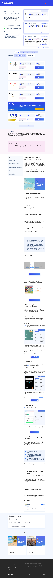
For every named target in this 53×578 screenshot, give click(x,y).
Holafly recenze (31, 428)
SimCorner (26, 281)
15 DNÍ (19, 55)
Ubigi (28, 365)
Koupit (39, 67)
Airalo (25, 325)
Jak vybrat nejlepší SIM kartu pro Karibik (14, 163)
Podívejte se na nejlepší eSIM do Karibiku (10, 37)
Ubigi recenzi (41, 397)
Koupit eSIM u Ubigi (34, 400)
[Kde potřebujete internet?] (18, 34)
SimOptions (10, 164)
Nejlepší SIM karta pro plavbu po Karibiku (14, 171)
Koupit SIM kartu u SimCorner (34, 299)
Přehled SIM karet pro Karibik (12, 160)
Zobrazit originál (11, 150)
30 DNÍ (23, 55)
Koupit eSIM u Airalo (34, 356)
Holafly (25, 407)
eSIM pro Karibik (40, 208)
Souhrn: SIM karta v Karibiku (12, 174)
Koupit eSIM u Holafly (34, 431)
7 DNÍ (16, 55)
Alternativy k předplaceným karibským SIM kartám (15, 167)
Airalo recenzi (37, 353)
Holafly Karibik (10, 170)
